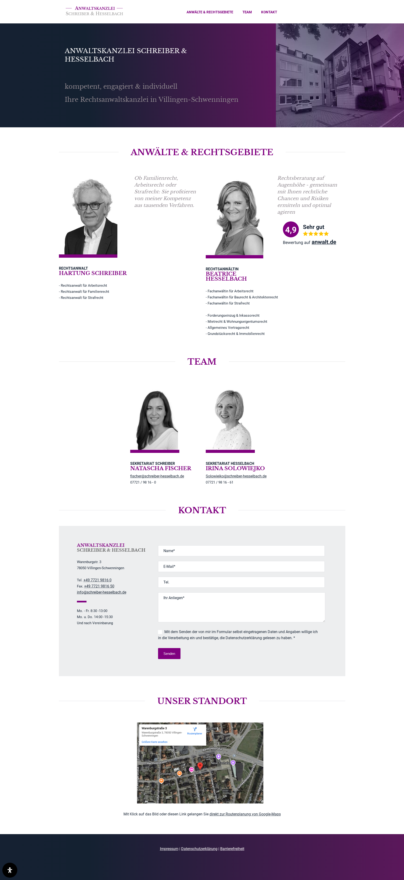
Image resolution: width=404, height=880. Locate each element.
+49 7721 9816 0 (97, 580)
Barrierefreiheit (232, 849)
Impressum (169, 849)
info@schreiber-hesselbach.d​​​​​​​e (101, 592)
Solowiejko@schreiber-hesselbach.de (236, 476)
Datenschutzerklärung (199, 849)
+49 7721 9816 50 (99, 586)
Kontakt (269, 12)
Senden (169, 654)
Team (247, 12)
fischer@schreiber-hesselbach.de (157, 476)
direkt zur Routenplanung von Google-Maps (245, 814)
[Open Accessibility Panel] (9, 870)
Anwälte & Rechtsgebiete (210, 12)
